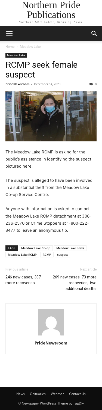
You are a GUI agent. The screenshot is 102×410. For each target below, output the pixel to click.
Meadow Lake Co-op (35, 248)
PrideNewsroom (17, 84)
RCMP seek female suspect (41, 70)
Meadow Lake (30, 46)
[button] (9, 33)
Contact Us (77, 393)
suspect (62, 254)
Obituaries (38, 393)
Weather (57, 393)
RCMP (47, 254)
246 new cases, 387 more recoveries (23, 280)
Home (10, 46)
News (20, 393)
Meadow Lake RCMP (22, 254)
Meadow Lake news (70, 248)
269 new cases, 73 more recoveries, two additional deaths (75, 283)
